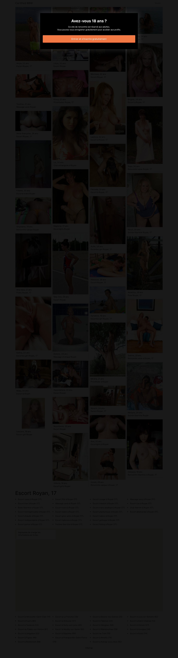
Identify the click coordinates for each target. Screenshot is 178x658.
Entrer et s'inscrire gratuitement (89, 39)
